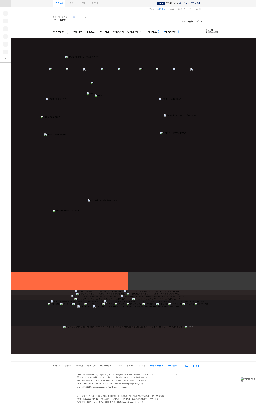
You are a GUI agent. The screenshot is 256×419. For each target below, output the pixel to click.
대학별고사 (91, 31)
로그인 (173, 9)
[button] (86, 17)
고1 (83, 3)
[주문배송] (5, 52)
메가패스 (152, 31)
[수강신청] (5, 21)
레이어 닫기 (253, 378)
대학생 (95, 3)
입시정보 (104, 31)
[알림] (5, 28)
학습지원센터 (173, 365)
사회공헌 (79, 365)
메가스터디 (128, 18)
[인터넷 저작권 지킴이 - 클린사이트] (170, 375)
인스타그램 (85, 408)
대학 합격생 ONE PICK (168, 281)
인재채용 (130, 365)
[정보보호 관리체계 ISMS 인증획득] (164, 374)
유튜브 (103, 408)
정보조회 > (106, 377)
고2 (71, 3)
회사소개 (56, 365)
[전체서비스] (200, 32)
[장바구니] (5, 44)
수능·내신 (77, 31)
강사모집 (119, 365)
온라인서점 (118, 31)
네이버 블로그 (91, 408)
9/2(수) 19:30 (178, 3)
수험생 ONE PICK (87, 281)
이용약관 (141, 365)
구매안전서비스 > (154, 399)
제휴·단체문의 (105, 365)
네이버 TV (97, 408)
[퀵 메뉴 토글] (5, 3)
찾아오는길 (91, 365)
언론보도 (68, 365)
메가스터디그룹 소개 (191, 366)
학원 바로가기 (195, 9)
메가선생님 (58, 31)
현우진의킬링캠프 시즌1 (212, 31)
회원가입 (181, 9)
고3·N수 (59, 3)
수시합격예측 (134, 31)
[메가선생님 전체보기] (67, 32)
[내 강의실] (5, 13)
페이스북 (79, 408)
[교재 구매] (5, 36)
